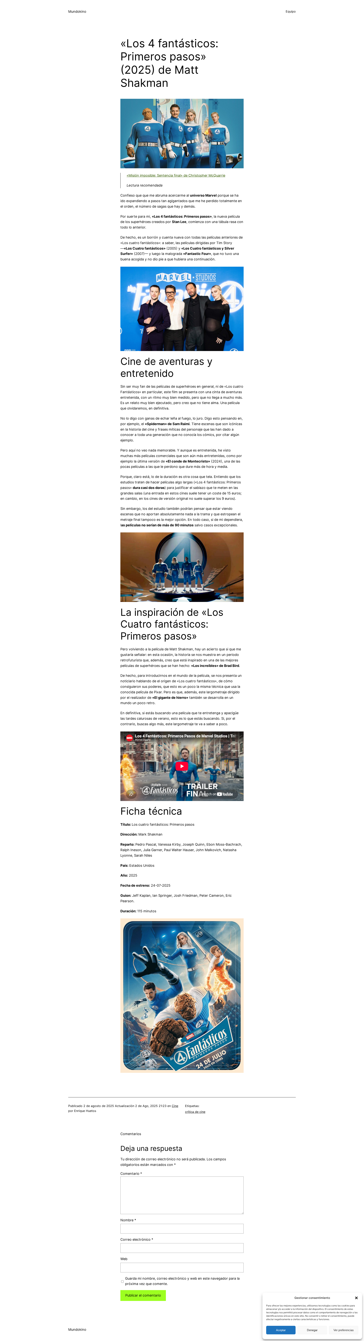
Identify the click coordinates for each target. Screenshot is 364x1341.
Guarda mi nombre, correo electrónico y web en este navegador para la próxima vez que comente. (182, 1281)
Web (123, 1259)
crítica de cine (195, 1112)
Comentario (131, 1174)
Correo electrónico (136, 1239)
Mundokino (77, 11)
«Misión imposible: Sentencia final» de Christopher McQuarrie (176, 175)
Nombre (128, 1220)
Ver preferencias (343, 1330)
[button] (356, 1298)
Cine (175, 1106)
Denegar (312, 1330)
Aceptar (281, 1330)
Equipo (291, 11)
